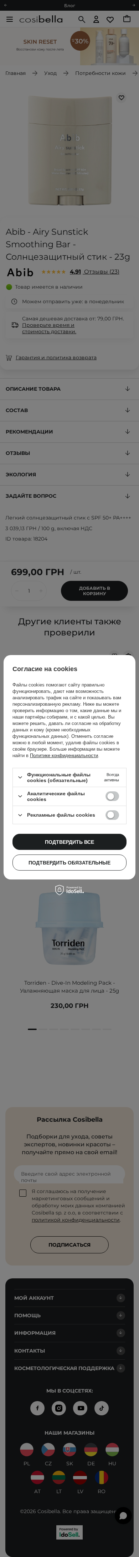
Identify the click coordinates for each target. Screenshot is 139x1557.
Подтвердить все (69, 842)
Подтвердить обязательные (69, 863)
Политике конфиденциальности (64, 755)
